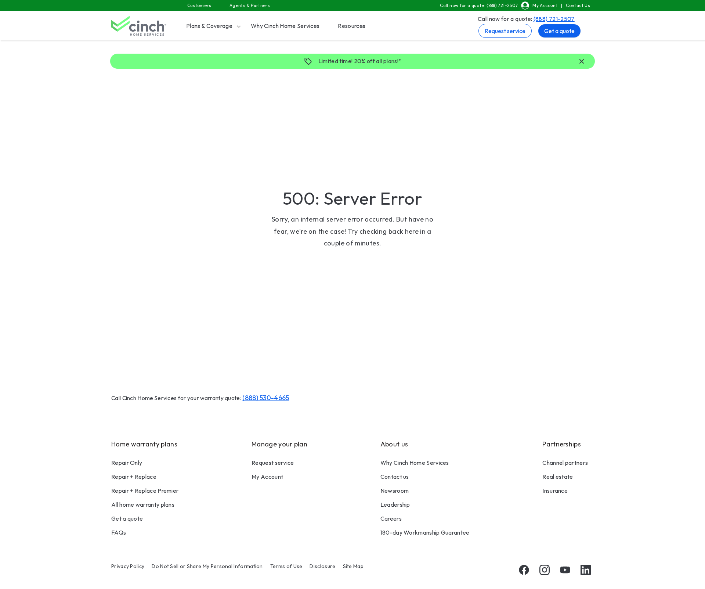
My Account (545, 5)
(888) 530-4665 (265, 398)
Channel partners (565, 462)
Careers (391, 518)
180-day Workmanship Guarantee (425, 532)
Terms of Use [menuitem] (286, 566)
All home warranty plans (142, 504)
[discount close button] (581, 61)
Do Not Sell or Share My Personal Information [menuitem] (207, 566)
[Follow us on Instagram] (544, 569)
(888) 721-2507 (554, 18)
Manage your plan (279, 444)
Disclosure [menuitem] (322, 566)
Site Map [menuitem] (353, 566)
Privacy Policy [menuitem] (127, 566)
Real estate (557, 476)
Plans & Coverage (209, 25)
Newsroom (394, 490)
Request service (505, 31)
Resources (351, 25)
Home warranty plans (144, 444)
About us (394, 444)
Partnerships (561, 444)
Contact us (394, 476)
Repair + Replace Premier (144, 490)
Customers (199, 5)
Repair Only (126, 462)
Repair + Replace (133, 476)
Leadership (395, 504)
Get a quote (559, 31)
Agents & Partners (249, 5)
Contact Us (578, 5)
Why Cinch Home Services (285, 25)
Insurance (555, 490)
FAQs (118, 532)
